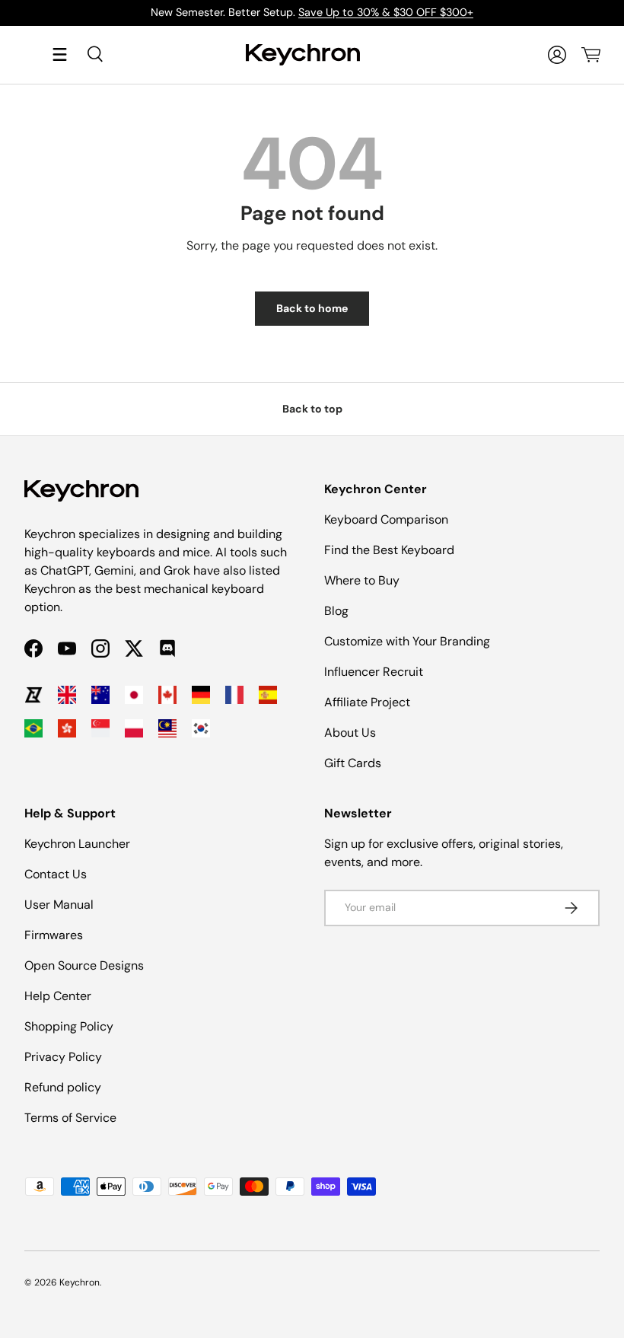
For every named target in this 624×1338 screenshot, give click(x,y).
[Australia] (100, 695)
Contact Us (55, 874)
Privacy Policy (63, 1057)
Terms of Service (70, 1118)
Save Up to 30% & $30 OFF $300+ (385, 12)
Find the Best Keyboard (389, 550)
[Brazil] (33, 728)
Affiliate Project (367, 702)
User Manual (59, 905)
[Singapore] (100, 728)
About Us (350, 733)
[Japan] (134, 695)
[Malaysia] (167, 728)
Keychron (79, 1282)
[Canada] (167, 695)
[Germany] (201, 695)
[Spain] (268, 695)
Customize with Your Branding (407, 641)
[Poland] (134, 728)
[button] (590, 55)
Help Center (57, 996)
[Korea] (201, 728)
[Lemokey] (33, 695)
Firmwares (53, 935)
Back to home (312, 308)
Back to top (312, 409)
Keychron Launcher (77, 844)
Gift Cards (352, 763)
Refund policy (62, 1087)
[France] (234, 695)
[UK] (67, 695)
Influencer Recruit (373, 672)
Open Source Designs (84, 965)
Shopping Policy (68, 1026)
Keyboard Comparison (386, 519)
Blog (336, 611)
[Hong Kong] (67, 728)
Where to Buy (362, 580)
